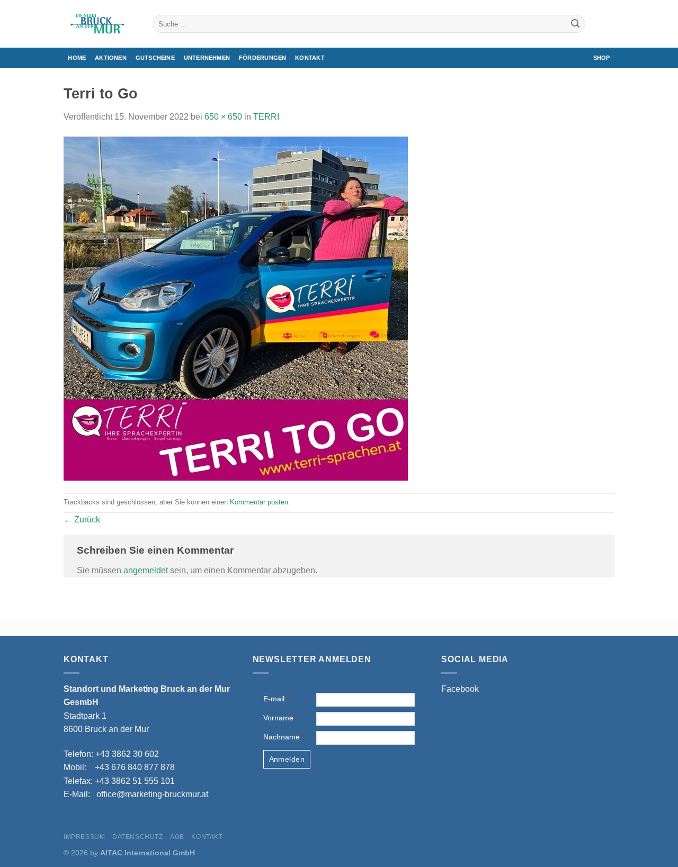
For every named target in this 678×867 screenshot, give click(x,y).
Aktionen (111, 58)
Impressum (84, 837)
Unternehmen (207, 58)
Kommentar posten (259, 502)
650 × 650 (223, 116)
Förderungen (262, 58)
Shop (601, 58)
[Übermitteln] (575, 24)
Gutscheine (155, 58)
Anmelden (287, 759)
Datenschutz (137, 837)
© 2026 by (129, 852)
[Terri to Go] (236, 307)
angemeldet (145, 570)
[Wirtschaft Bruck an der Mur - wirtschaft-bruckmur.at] (100, 24)
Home (77, 58)
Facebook (460, 688)
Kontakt (310, 58)
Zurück (82, 519)
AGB (177, 837)
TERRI (266, 116)
